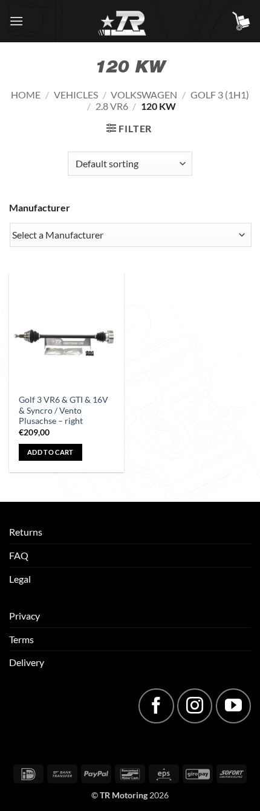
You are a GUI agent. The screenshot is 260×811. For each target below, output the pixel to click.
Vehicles (76, 94)
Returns (25, 531)
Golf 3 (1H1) (219, 94)
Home (26, 94)
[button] (16, 21)
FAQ (18, 555)
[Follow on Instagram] (194, 705)
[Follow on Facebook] (156, 705)
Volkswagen (144, 94)
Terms (21, 639)
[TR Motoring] (130, 21)
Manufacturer (39, 207)
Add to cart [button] (50, 452)
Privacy (24, 615)
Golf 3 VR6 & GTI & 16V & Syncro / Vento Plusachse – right (63, 410)
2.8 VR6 (112, 106)
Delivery (26, 662)
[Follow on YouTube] (233, 705)
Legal (20, 579)
